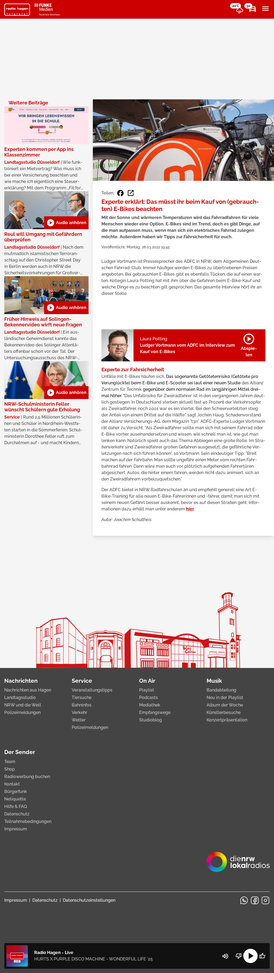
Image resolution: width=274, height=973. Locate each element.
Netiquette (15, 799)
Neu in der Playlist (225, 697)
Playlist (146, 690)
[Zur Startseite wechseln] (17, 9)
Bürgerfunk (15, 791)
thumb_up (262, 956)
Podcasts (148, 697)
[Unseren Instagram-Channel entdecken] (265, 900)
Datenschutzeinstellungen (89, 900)
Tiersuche (82, 697)
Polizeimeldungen (22, 712)
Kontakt (12, 784)
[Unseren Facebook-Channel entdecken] (254, 900)
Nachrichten (21, 680)
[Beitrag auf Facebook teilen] (120, 193)
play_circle (250, 955)
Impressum (15, 828)
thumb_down (238, 956)
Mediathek (149, 705)
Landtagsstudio (20, 697)
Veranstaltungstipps (92, 690)
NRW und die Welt (22, 705)
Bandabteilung (221, 690)
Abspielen (249, 344)
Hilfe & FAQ (15, 806)
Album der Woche (225, 705)
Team (9, 761)
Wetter (79, 719)
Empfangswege (154, 712)
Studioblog (150, 719)
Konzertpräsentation (227, 719)
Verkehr (79, 712)
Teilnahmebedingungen (27, 821)
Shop (9, 769)
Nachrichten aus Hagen (27, 690)
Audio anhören (66, 223)
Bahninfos (82, 705)
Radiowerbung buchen (27, 776)
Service (82, 680)
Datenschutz (16, 813)
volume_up (225, 956)
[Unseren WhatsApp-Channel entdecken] (244, 900)
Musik (214, 680)
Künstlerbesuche (224, 712)
